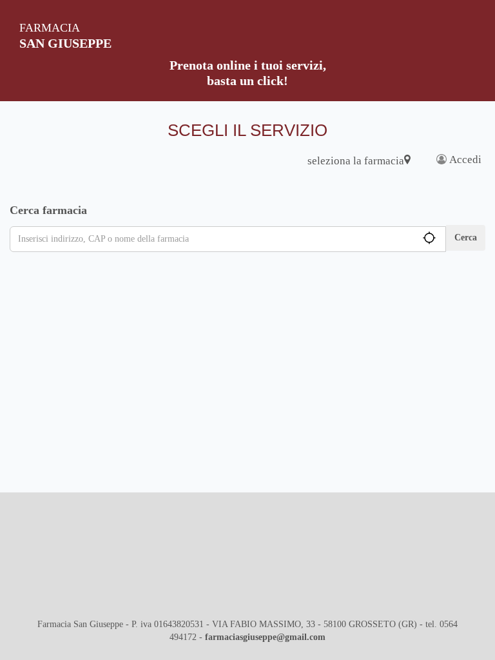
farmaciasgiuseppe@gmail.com (265, 637)
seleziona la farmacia (355, 161)
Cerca (465, 237)
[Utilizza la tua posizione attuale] (413, 237)
